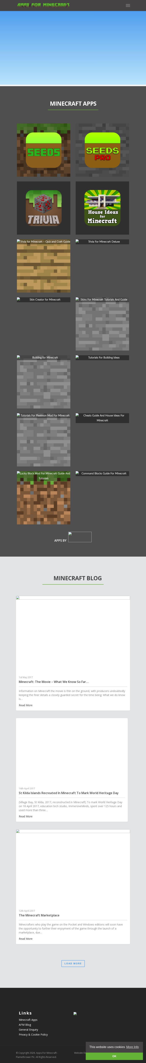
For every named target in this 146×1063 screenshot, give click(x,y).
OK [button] (114, 1056)
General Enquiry (28, 1029)
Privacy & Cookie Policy (33, 1034)
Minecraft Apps (28, 1020)
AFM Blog (25, 1024)
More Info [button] (132, 1047)
